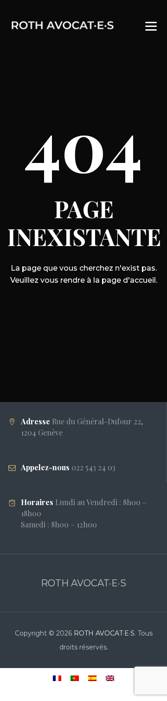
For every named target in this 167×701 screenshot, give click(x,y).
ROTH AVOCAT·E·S (104, 633)
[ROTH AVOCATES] (64, 24)
